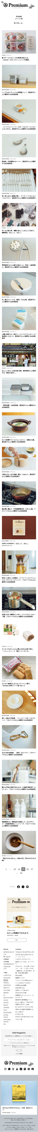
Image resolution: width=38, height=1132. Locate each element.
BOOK (6, 1005)
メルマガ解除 (19, 1053)
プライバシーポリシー (20, 1045)
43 (21, 873)
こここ (26, 1127)
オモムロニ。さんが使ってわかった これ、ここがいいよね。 (24, 967)
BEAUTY (6, 988)
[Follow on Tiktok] (21, 1069)
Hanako (33, 1125)
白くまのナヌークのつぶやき (24, 1007)
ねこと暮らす (19, 1012)
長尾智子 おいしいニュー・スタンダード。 (24, 996)
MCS (30, 1127)
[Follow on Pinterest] (29, 1069)
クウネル (9, 1127)
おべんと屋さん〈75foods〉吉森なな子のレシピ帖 (24, 1003)
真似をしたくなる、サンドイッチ (24, 963)
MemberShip (9, 964)
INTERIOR (7, 985)
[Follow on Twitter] (9, 1069)
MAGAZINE (7, 1012)
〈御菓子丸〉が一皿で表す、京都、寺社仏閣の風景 (24, 972)
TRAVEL (6, 983)
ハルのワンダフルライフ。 (23, 959)
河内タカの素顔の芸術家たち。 (24, 1009)
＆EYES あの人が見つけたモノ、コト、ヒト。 (24, 956)
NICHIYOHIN (8, 998)
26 (28, 869)
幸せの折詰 (18, 975)
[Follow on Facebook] (33, 1069)
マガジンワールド (9, 1129)
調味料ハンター (20, 978)
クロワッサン (23, 1125)
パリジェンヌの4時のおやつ (24, 980)
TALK (5, 1010)
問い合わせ (7, 957)
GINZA (29, 1125)
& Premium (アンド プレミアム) (19, 6)
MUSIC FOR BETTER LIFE (24, 1017)
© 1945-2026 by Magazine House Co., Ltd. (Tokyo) (19, 1122)
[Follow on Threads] (13, 1069)
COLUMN (7, 990)
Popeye (14, 1127)
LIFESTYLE (7, 975)
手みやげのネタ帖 (20, 993)
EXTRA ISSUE (6, 1016)
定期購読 (6, 959)
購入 (17, 940)
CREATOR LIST (7, 968)
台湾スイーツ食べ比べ (22, 990)
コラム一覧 (18, 1019)
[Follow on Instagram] (5, 1069)
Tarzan (18, 1127)
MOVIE (6, 1003)
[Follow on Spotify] (25, 1069)
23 (15, 869)
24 (19, 869)
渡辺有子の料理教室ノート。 (24, 1000)
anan (4, 1125)
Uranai (6, 1008)
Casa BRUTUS (15, 1125)
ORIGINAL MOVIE (7, 1021)
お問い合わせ (30, 1129)
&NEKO (6, 993)
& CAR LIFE (19, 1014)
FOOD (6, 980)
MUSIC (6, 1000)
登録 (19, 1050)
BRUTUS (8, 1125)
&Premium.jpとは (9, 953)
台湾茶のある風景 (20, 985)
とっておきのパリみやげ (22, 983)
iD (4, 995)
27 (32, 869)
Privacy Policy (22, 1129)
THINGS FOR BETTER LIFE (24, 952)
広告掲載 (6, 962)
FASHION (7, 978)
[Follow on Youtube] (17, 1069)
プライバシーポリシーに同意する (20, 1043)
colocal (22, 1127)
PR (5, 1024)
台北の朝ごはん (20, 988)
